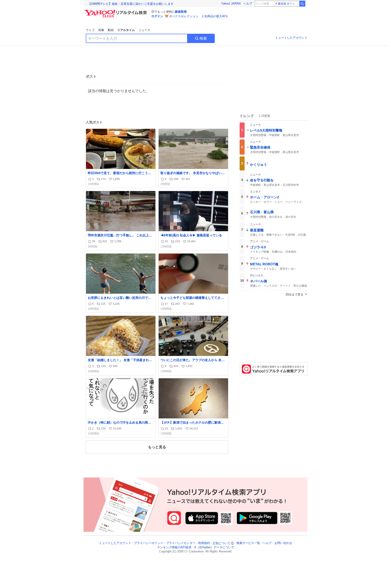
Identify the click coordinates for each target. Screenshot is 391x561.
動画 (111, 30)
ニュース (144, 30)
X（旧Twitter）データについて (214, 547)
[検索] (302, 4)
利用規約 (204, 543)
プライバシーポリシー (148, 543)
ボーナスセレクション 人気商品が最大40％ (198, 16)
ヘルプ (247, 3)
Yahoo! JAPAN (231, 3)
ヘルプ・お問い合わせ (277, 543)
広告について (221, 543)
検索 (203, 38)
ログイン (157, 16)
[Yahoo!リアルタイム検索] (116, 11)
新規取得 (181, 11)
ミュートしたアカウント (291, 37)
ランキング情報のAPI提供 (174, 547)
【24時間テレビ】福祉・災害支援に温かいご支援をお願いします (131, 3)
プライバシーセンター (181, 543)
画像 (101, 30)
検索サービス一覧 (248, 543)
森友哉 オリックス (288, 3)
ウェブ (90, 30)
